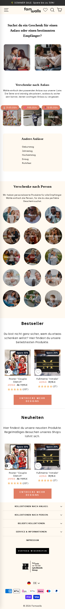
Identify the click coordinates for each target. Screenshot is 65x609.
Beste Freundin (53, 236)
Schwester (53, 277)
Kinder (53, 298)
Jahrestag (27, 151)
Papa (53, 215)
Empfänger (47, 57)
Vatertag (32, 117)
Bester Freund (11, 257)
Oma (53, 257)
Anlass (17, 57)
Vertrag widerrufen (32, 551)
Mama (11, 236)
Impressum (32, 540)
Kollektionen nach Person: (32, 515)
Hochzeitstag (29, 155)
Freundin (11, 215)
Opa (32, 257)
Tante (11, 298)
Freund (32, 215)
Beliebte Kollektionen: (31, 523)
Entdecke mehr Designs (32, 399)
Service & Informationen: (31, 532)
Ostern (11, 117)
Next (58, 372)
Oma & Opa (11, 277)
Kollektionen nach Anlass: (32, 506)
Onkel (32, 298)
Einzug (25, 159)
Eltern (32, 236)
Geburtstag (28, 147)
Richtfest (26, 163)
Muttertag (53, 117)
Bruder (32, 277)
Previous (6, 372)
